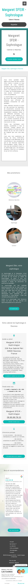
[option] (14, 496)
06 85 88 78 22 (14, 417)
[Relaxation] (14, 190)
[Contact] (14, 235)
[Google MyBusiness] (14, 54)
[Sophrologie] (14, 212)
